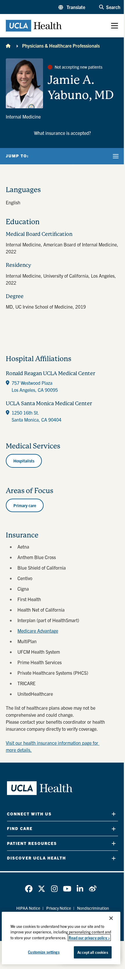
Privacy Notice (58, 908)
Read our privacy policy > (89, 937)
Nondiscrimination (93, 908)
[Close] (111, 918)
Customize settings (43, 951)
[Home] (8, 45)
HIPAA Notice (28, 908)
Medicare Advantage (37, 631)
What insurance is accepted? (62, 133)
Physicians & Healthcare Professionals (61, 45)
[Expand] (114, 813)
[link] (28, 888)
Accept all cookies (92, 952)
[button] (71, 7)
